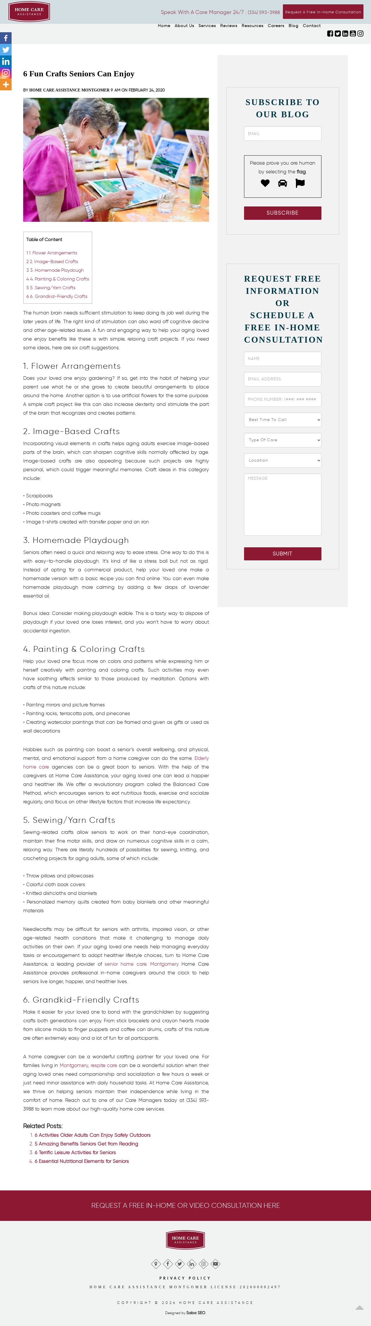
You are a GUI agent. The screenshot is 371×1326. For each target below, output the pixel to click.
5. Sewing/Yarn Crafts (50, 287)
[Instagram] (6, 73)
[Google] (155, 1262)
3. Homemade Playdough (55, 270)
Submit (282, 553)
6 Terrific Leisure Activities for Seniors (75, 1152)
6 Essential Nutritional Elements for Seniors (82, 1161)
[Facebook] (6, 38)
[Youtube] (215, 1262)
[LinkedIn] (191, 1262)
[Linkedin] (6, 61)
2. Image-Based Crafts (52, 261)
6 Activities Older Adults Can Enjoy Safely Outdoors (93, 1135)
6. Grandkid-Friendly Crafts (56, 296)
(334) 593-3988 (264, 12)
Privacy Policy (185, 1278)
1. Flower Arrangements (51, 253)
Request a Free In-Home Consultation (323, 12)
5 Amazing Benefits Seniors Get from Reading (86, 1144)
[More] (6, 84)
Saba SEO (195, 1312)
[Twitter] (6, 49)
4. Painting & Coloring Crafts (57, 279)
